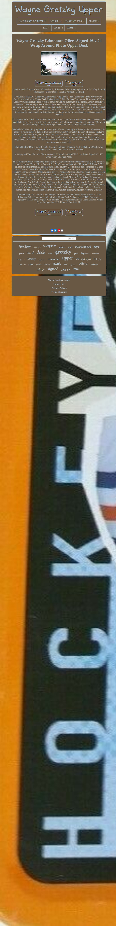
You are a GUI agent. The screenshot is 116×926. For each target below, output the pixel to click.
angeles (37, 247)
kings (40, 269)
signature (73, 265)
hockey (25, 246)
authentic (94, 264)
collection (95, 254)
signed (52, 269)
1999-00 (65, 269)
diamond (47, 264)
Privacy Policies (58, 288)
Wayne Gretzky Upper (59, 280)
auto (77, 268)
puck (76, 253)
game (62, 246)
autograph (83, 258)
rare (96, 246)
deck (40, 252)
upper (67, 257)
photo (38, 264)
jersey (31, 258)
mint (57, 264)
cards (50, 254)
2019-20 (23, 265)
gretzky (63, 252)
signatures (42, 260)
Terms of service (59, 292)
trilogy (97, 258)
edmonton (53, 258)
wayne (49, 245)
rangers (20, 259)
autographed (83, 246)
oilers (83, 263)
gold (70, 247)
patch (21, 254)
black (30, 264)
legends (85, 253)
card (30, 252)
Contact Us (59, 284)
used (65, 264)
